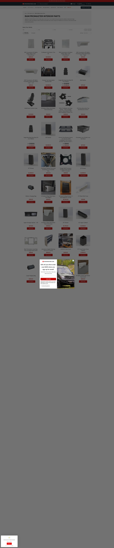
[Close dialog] (73, 260)
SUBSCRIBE (48, 279)
